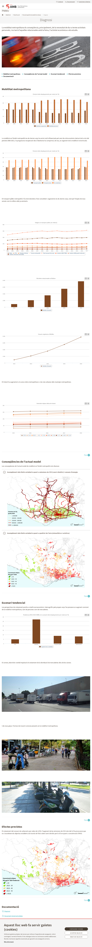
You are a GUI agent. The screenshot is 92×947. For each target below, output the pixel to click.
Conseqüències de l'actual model (35, 74)
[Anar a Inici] (2, 14)
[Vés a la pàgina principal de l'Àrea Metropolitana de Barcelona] (16, 6)
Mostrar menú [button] (3, 4)
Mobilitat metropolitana (11, 74)
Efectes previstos (75, 74)
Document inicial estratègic (13, 916)
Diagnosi (7, 911)
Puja (85, 455)
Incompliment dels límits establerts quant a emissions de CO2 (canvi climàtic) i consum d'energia (42, 472)
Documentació (8, 76)
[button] (59, 1)
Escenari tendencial (58, 74)
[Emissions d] (46, 867)
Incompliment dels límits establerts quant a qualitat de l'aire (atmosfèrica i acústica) (38, 533)
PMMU (5, 10)
